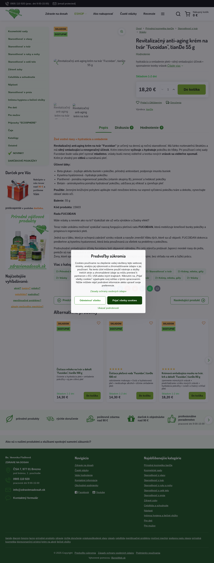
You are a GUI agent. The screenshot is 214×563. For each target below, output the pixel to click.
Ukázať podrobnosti (108, 308)
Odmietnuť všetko (90, 300)
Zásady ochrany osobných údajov (108, 291)
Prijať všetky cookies (124, 300)
